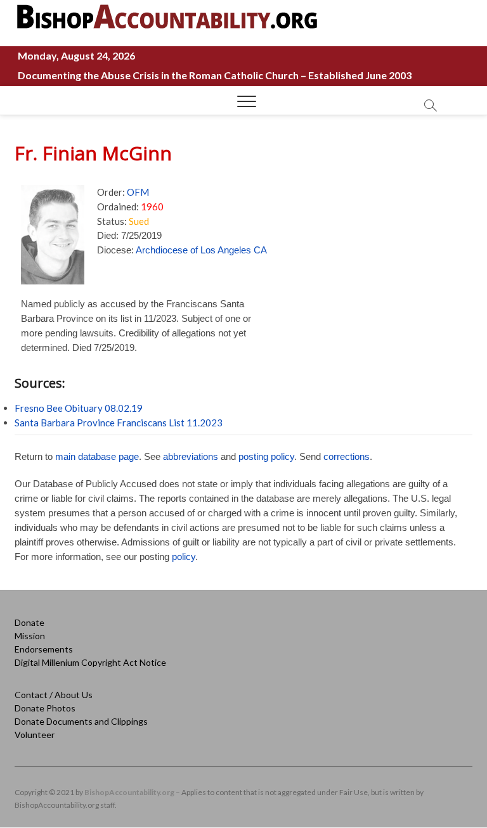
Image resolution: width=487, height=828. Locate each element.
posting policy (266, 456)
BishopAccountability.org (129, 792)
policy (183, 556)
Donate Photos (45, 708)
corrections (346, 456)
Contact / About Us (54, 694)
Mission (30, 635)
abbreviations (190, 456)
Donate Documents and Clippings (81, 721)
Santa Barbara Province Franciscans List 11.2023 (119, 422)
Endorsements (44, 649)
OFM (138, 192)
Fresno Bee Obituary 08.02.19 (79, 408)
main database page (97, 456)
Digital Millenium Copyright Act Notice (90, 662)
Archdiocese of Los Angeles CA (201, 250)
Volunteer (35, 734)
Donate (29, 622)
